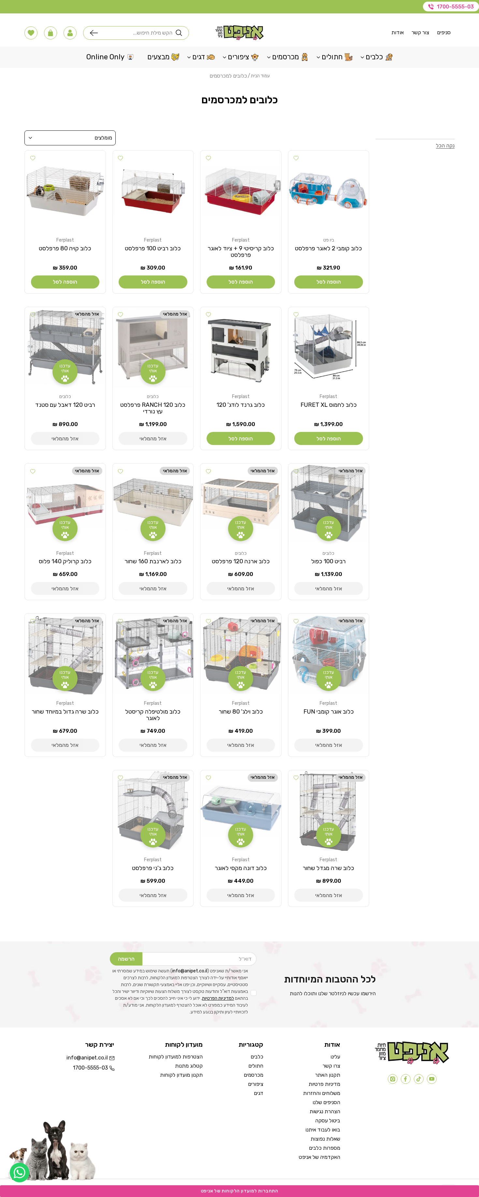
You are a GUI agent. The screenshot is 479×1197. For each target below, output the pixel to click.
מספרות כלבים (324, 1148)
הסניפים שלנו (326, 1102)
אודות (397, 32)
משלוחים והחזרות (321, 1093)
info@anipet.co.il (189, 971)
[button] (70, 32)
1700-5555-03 (455, 7)
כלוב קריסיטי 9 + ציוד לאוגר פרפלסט (241, 251)
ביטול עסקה (327, 1120)
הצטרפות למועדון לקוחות (176, 1057)
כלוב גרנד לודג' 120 (240, 405)
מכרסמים (253, 1075)
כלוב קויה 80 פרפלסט (65, 248)
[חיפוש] (95, 32)
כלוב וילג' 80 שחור (241, 711)
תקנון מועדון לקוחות (181, 1075)
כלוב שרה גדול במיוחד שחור (65, 711)
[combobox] (136, 32)
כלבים (257, 1057)
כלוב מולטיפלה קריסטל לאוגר (153, 714)
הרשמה (126, 959)
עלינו (335, 1057)
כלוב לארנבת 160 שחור (152, 561)
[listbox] (70, 137)
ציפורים (255, 1084)
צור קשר (420, 32)
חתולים (255, 1066)
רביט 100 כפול (328, 561)
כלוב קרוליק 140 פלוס (65, 561)
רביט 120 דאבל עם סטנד (65, 405)
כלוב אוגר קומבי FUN (328, 711)
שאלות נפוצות (325, 1139)
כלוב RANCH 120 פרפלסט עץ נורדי (152, 408)
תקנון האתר (327, 1075)
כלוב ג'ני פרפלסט (153, 868)
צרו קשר (331, 1066)
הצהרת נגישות (325, 1111)
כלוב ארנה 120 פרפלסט (241, 561)
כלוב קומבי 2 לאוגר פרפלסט (328, 248)
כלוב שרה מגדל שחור (328, 868)
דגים (258, 1093)
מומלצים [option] (103, 138)
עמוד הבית (260, 76)
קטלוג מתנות (189, 1066)
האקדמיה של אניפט (319, 1157)
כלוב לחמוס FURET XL (328, 405)
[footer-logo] (412, 1063)
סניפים (444, 32)
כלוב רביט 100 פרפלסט (153, 248)
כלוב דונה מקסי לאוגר (241, 868)
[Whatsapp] (19, 1172)
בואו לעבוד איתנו (322, 1130)
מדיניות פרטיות (324, 1084)
